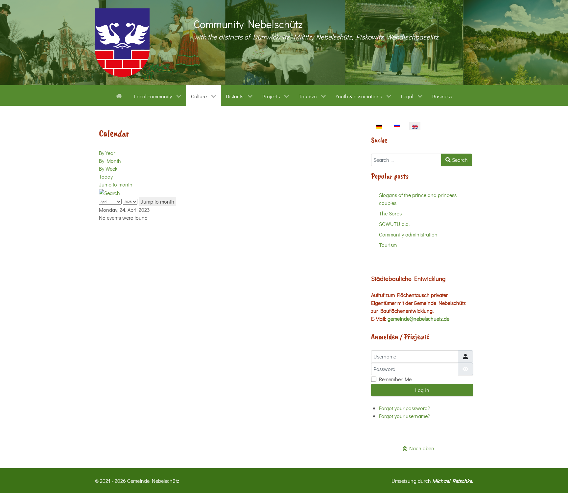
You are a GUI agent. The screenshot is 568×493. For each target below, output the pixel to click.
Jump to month (115, 184)
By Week (108, 168)
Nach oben (420, 448)
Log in (422, 389)
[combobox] (406, 160)
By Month (110, 160)
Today (106, 176)
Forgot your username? (404, 415)
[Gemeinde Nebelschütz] (122, 42)
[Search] (109, 192)
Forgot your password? (404, 408)
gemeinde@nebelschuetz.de (418, 318)
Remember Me (395, 379)
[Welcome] (120, 95)
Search (459, 159)
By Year (107, 152)
